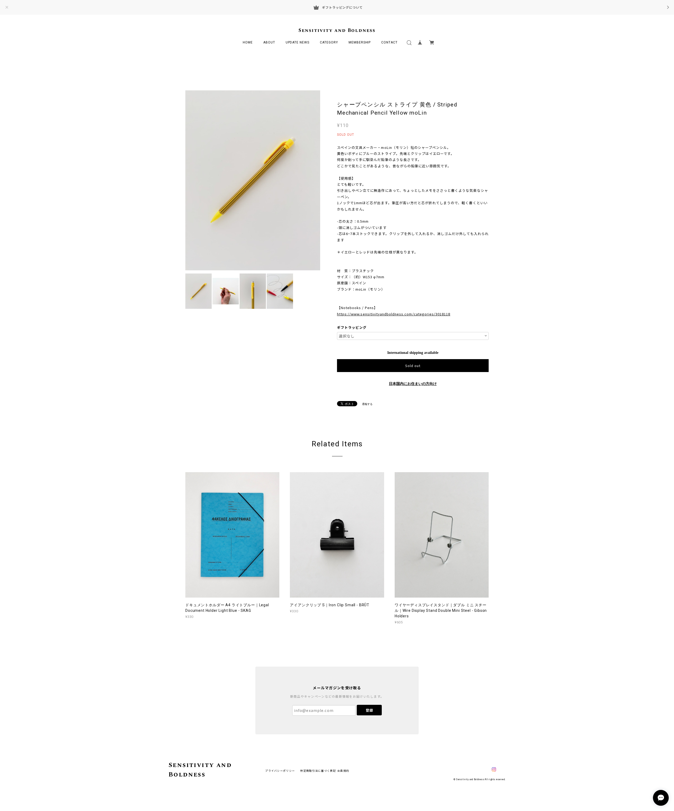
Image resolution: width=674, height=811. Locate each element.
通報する (367, 404)
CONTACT (389, 42)
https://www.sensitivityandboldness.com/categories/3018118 (393, 313)
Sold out (412, 365)
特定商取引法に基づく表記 (318, 771)
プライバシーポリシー (280, 771)
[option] (252, 180)
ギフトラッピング (351, 327)
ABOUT (269, 42)
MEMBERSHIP (360, 42)
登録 (369, 710)
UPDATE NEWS (298, 42)
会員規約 (343, 771)
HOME (248, 42)
